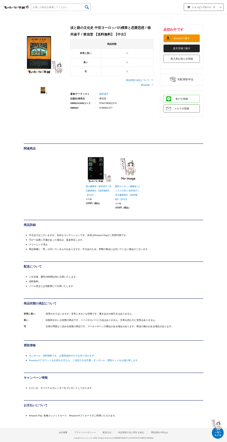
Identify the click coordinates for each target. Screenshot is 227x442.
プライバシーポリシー (85, 432)
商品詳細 (145, 85)
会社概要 (63, 432)
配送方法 (107, 432)
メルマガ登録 (181, 108)
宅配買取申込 (185, 79)
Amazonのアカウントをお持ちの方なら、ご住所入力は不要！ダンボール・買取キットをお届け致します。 (84, 360)
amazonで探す (181, 38)
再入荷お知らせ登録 (181, 58)
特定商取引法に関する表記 (131, 432)
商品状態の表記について (138, 80)
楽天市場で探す (181, 48)
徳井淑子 (104, 94)
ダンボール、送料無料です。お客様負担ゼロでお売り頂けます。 (62, 355)
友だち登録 (181, 98)
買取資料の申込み (159, 432)
